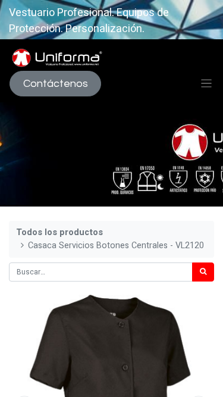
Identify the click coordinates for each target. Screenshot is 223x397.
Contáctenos (55, 83)
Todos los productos (59, 232)
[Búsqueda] (203, 272)
